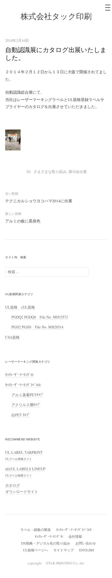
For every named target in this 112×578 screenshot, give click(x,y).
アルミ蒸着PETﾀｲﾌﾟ (27, 394)
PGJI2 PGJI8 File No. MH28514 (37, 326)
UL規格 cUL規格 (20, 307)
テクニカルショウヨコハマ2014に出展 (38, 200)
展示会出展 (78, 171)
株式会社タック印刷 (56, 16)
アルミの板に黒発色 (22, 220)
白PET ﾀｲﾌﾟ (20, 414)
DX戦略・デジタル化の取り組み (45, 543)
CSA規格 (12, 337)
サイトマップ (63, 550)
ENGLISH (86, 550)
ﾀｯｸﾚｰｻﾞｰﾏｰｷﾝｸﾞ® (19, 374)
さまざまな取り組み (50, 171)
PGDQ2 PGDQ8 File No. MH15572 (39, 317)
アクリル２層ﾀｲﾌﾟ (26, 404)
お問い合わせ (86, 543)
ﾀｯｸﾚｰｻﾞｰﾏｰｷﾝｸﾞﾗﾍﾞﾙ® (23, 384)
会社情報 (75, 536)
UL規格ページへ (35, 550)
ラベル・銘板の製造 (35, 529)
